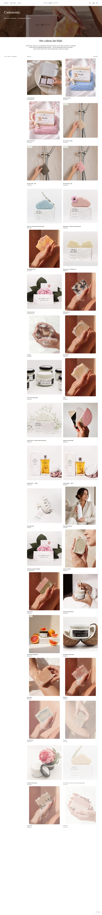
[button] (6, 3)
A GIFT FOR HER (30, 98)
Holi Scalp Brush (30, 526)
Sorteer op (29, 56)
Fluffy (64, 397)
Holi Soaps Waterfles (67, 526)
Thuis (5, 56)
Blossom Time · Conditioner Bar (69, 269)
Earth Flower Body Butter (32, 397)
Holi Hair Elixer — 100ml (32, 483)
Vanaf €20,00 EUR (30, 313)
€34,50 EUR (29, 399)
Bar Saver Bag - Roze (67, 183)
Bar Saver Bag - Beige (68, 140)
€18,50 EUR (65, 313)
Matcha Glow (30, 611)
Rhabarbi (65, 697)
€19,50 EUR (29, 270)
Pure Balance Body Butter (68, 654)
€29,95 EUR (65, 99)
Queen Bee (29, 697)
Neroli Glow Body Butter (68, 611)
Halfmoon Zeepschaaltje (68, 440)
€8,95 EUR (29, 527)
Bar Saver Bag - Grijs (31, 183)
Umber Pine (29, 825)
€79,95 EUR (29, 484)
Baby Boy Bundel (66, 98)
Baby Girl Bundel (30, 140)
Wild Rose (65, 825)
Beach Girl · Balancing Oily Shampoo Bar (35, 226)
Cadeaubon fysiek (31, 312)
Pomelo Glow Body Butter (32, 654)
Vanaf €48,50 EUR (30, 99)
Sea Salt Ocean (30, 740)
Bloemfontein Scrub (31, 269)
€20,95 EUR (65, 270)
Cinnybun (29, 354)
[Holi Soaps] (51, 3)
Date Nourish (66, 354)
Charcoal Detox (66, 312)
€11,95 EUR (65, 142)
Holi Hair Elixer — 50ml (68, 483)
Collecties (9, 56)
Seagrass (65, 740)
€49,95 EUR (65, 484)
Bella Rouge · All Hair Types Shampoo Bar (72, 226)
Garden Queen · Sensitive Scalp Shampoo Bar (36, 440)
